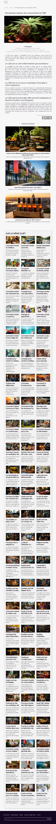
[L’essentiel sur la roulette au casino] (43, 674)
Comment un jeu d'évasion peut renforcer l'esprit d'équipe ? (42, 339)
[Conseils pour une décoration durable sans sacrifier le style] (28, 285)
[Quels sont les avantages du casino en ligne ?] (43, 651)
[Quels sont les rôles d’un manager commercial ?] (43, 513)
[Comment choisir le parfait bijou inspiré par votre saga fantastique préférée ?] (43, 285)
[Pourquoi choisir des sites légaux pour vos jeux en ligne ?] (28, 697)
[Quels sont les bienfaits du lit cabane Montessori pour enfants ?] (28, 605)
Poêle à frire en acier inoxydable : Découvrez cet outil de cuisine (43, 729)
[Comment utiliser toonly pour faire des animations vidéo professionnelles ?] (13, 400)
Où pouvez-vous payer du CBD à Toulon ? (28, 220)
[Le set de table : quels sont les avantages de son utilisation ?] (43, 490)
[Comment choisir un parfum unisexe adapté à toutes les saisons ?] (13, 308)
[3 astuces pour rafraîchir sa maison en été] (43, 469)
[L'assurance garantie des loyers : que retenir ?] (27, 173)
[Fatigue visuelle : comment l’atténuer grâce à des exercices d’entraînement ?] (43, 536)
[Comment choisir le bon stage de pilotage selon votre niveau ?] (13, 330)
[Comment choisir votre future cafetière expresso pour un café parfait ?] (43, 308)
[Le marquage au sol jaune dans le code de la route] (13, 469)
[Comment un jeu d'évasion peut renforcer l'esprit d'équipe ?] (43, 330)
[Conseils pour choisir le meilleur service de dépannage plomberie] (28, 353)
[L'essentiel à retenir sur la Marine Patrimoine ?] (43, 559)
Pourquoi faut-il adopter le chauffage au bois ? (12, 545)
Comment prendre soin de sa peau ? (27, 772)
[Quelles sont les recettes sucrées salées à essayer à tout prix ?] (13, 582)
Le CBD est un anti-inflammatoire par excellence (28, 48)
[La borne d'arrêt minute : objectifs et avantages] (43, 446)
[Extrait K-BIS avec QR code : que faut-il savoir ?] (28, 446)
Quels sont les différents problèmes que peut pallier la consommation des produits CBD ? (28, 154)
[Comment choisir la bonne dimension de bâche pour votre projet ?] (28, 239)
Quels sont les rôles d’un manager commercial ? (41, 523)
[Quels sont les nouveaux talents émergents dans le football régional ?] (13, 262)
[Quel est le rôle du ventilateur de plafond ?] (13, 697)
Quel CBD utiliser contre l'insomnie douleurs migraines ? (43, 706)
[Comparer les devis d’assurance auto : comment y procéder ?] (13, 628)
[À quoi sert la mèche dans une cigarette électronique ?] (13, 720)
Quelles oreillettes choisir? (40, 636)
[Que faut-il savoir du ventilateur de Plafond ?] (13, 446)
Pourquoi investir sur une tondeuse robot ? (27, 682)
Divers (11, 7)
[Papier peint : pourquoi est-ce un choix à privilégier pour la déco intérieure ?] (28, 559)
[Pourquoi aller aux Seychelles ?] (43, 764)
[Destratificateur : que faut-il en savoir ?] (13, 651)
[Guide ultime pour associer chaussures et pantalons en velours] (43, 353)
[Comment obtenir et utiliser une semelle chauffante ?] (13, 605)
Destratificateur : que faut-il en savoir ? (12, 659)
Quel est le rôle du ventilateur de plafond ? (12, 705)
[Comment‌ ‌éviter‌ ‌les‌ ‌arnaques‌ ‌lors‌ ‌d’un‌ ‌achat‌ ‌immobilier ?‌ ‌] (28, 400)
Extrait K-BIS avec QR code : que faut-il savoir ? (28, 454)
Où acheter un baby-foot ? (11, 521)
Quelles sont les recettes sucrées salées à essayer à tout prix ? (12, 591)
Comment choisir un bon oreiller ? (12, 750)
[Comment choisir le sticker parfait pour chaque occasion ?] (43, 262)
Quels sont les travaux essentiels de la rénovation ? (28, 795)
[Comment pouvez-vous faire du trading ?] (43, 582)
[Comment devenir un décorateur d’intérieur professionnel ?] (43, 423)
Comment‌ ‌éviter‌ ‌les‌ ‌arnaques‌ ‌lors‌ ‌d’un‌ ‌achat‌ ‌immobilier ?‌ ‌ (27, 409)
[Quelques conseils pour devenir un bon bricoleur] (28, 651)
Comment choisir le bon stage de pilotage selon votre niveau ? (12, 339)
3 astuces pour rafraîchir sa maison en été (42, 477)
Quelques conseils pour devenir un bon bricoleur (27, 660)
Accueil (6, 7)
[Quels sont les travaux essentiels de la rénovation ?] (28, 787)
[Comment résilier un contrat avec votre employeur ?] (13, 423)
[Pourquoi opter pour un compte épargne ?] (13, 787)
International (14, 815)
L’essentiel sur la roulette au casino (42, 682)
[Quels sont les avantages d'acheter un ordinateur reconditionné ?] (13, 674)
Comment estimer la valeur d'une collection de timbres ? (12, 568)
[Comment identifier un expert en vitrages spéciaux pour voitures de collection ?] (28, 262)
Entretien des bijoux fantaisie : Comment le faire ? (42, 409)
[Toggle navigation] (6, 2)
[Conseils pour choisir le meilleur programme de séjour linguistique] (13, 353)
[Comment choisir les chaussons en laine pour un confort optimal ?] (13, 285)
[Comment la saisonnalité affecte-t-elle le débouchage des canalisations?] (43, 377)
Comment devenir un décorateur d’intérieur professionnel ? (43, 432)
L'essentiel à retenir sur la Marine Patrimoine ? (41, 568)
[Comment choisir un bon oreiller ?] (13, 743)
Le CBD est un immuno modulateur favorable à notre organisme (28, 50)
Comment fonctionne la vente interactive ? (27, 386)
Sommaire (28, 46)
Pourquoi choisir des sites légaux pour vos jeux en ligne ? (27, 706)
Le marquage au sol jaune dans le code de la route (12, 477)
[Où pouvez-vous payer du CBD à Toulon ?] (27, 205)
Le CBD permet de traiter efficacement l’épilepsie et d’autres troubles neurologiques (28, 51)
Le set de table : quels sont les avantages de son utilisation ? (43, 500)
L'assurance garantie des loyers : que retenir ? (28, 187)
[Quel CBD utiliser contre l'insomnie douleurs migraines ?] (43, 697)
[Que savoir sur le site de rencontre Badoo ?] (43, 605)
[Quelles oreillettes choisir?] (43, 628)
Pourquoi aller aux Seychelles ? (42, 771)
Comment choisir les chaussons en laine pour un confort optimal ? (12, 295)
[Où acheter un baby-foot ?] (13, 513)
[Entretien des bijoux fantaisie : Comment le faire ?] (43, 400)
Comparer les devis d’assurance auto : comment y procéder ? (12, 637)
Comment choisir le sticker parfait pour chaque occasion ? (42, 272)
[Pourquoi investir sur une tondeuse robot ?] (28, 674)
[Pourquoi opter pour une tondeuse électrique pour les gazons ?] (28, 423)
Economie (6, 815)
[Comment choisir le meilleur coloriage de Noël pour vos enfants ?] (13, 239)
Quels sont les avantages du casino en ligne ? (42, 659)
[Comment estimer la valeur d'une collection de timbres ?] (13, 559)
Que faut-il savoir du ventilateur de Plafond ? (12, 454)
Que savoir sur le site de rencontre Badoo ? (42, 613)
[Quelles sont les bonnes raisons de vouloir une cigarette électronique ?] (28, 628)
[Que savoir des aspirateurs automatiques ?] (13, 764)
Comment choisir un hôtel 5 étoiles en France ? (43, 751)
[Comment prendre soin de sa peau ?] (28, 764)
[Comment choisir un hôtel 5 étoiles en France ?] (43, 743)
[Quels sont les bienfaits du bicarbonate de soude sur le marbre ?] (43, 787)
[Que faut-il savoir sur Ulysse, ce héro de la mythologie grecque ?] (28, 513)
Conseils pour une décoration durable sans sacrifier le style (27, 295)
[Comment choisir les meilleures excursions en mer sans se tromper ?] (28, 330)
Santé (21, 815)
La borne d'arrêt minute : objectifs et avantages (42, 454)
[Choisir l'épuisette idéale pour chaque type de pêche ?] (43, 239)
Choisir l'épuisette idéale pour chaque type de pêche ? (43, 249)
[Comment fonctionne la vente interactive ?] (28, 377)
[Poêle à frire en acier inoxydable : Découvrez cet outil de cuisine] (43, 720)
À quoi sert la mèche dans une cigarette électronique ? (12, 729)
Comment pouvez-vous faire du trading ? (42, 590)
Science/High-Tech (30, 815)
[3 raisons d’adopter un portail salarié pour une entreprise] (28, 536)
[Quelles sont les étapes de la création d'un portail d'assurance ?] (28, 582)
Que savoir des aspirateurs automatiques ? (12, 772)
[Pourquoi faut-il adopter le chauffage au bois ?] (13, 536)
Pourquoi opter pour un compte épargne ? (12, 795)
